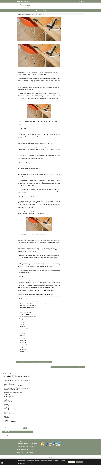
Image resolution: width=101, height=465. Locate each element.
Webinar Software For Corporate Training (28, 305)
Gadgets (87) (22, 326)
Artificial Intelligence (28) (25, 344)
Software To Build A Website (25, 312)
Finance (5, 405)
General (5, 420)
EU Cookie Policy (60, 461)
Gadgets (5, 400)
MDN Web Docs (49, 294)
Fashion (5, 418)
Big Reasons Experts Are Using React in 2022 (13, 392)
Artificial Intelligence (8, 413)
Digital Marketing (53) (24, 328)
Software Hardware (7, 396)
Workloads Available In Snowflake (26, 300)
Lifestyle (5, 408)
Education (6, 403)
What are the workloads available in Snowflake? (13, 385)
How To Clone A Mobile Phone (28, 292)
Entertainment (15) (23, 346)
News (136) (22, 324)
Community (25, 10)
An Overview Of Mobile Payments (42, 290)
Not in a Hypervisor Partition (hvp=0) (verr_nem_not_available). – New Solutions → (67, 366)
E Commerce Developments (9, 421)
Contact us (45, 10)
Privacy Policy (54, 461)
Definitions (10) (23, 349)
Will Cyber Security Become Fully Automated (29, 302)
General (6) (22, 353)
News (5, 399)
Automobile (6, 412)
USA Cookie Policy (22, 463)
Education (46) (23, 329)
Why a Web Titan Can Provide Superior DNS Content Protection (16, 391)
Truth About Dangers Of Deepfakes (27, 307)
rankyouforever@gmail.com (26, 1)
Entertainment (6, 414)
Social (5, 416)
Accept (79, 462)
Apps (22, 14)
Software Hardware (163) (25, 321)
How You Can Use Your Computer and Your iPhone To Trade (16, 375)
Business (5, 397)
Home (19, 10)
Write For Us (39, 10)
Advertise (32, 10)
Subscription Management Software (27, 309)
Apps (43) (21, 331)
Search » (24, 427)
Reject (71, 462)
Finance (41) (22, 333)
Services (5, 409)
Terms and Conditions (68, 442)
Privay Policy (66, 443)
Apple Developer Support (38, 294)
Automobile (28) (23, 342)
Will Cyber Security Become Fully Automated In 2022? (14, 387)
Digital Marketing (7, 401)
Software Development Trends (26, 314)
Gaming (5, 407)
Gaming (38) (22, 335)
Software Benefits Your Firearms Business (28, 316)
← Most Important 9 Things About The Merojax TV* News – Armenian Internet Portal (34, 362)
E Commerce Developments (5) (26, 354)
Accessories (6, 411)
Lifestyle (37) (22, 337)
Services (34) (22, 338)
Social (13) (22, 347)
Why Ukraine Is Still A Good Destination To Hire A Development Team (33, 303)
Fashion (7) (22, 351)
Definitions (6, 417)
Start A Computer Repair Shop (26, 310)
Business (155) (22, 322)
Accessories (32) (23, 340)
